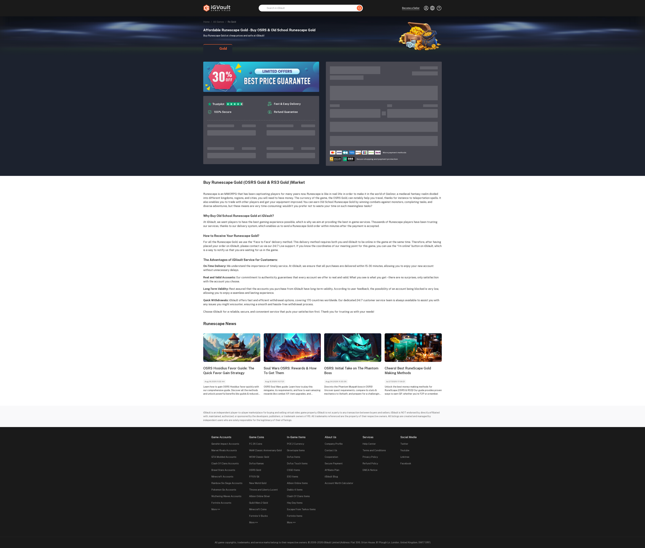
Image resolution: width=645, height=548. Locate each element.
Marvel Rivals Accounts (224, 450)
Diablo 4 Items (295, 489)
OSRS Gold (255, 470)
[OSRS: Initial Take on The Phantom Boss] (352, 347)
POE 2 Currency (295, 443)
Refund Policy (370, 463)
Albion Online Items (297, 483)
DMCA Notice (369, 470)
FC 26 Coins (255, 443)
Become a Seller (411, 8)
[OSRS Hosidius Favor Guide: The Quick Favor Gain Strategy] (231, 347)
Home (206, 21)
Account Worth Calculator (339, 483)
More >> (215, 509)
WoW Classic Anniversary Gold (265, 450)
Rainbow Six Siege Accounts (226, 483)
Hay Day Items (295, 502)
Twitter (404, 443)
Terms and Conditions (374, 450)
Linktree (404, 457)
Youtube (404, 450)
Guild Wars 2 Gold (258, 502)
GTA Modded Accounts (223, 457)
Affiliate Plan (332, 470)
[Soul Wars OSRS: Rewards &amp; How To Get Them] (292, 347)
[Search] (359, 8)
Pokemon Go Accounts (223, 489)
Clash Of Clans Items (298, 496)
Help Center (369, 443)
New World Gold (257, 483)
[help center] (438, 8)
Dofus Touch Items (297, 463)
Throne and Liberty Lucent (263, 489)
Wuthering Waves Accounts (226, 496)
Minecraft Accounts (222, 476)
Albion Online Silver (259, 496)
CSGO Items (293, 470)
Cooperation (331, 457)
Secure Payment (334, 463)
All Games (218, 21)
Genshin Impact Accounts (225, 443)
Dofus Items (293, 457)
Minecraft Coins (258, 509)
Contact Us (331, 450)
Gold (223, 49)
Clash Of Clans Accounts (225, 463)
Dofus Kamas (256, 463)
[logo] (216, 8)
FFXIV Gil (254, 476)
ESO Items (292, 476)
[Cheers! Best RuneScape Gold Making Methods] (413, 347)
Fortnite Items (294, 516)
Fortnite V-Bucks (258, 516)
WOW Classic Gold (259, 457)
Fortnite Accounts (221, 502)
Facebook (405, 463)
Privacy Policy (370, 457)
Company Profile (334, 443)
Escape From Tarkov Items (301, 509)
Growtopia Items (296, 450)
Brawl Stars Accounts (223, 470)
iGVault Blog (331, 476)
